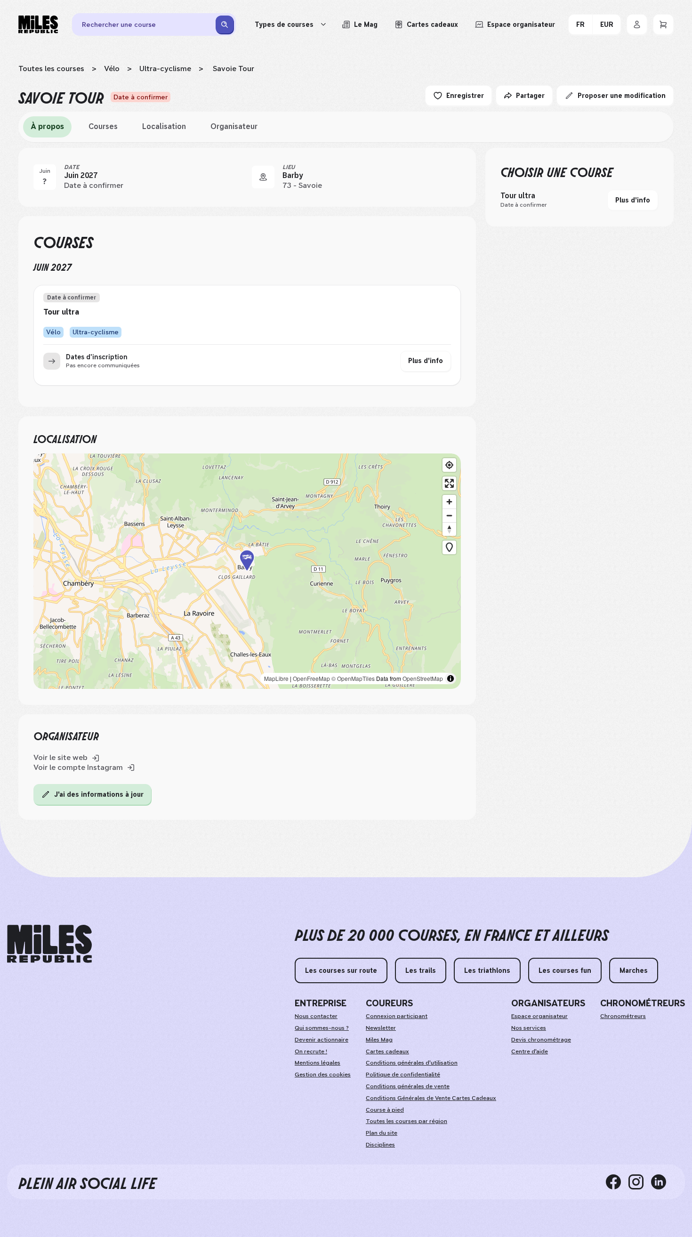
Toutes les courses (51, 68)
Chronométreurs (623, 1016)
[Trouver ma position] (449, 465)
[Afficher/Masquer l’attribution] (450, 678)
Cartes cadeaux (387, 1051)
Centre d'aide (529, 1051)
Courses (103, 126)
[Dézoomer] (449, 515)
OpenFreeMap (311, 678)
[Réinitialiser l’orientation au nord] (449, 529)
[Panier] (663, 24)
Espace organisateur (539, 1016)
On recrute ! (311, 1051)
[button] (247, 571)
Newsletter (381, 1028)
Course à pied (385, 1110)
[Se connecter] (637, 24)
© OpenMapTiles (353, 678)
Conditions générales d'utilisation (412, 1062)
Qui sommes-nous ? (322, 1028)
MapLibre (276, 678)
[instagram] (639, 1182)
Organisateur (233, 126)
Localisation (164, 126)
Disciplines (380, 1144)
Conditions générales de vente (408, 1086)
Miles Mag (379, 1039)
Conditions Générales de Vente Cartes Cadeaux (431, 1098)
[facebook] (617, 1182)
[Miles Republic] (38, 24)
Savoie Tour (232, 68)
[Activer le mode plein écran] (449, 483)
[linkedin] (662, 1182)
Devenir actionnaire (321, 1039)
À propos (47, 126)
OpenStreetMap (422, 678)
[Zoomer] (449, 502)
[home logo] (49, 944)
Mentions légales (317, 1062)
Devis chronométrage (541, 1039)
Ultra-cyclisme (165, 68)
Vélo (112, 68)
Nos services (528, 1028)
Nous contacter (316, 1016)
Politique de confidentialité (403, 1074)
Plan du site (381, 1133)
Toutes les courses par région (406, 1121)
